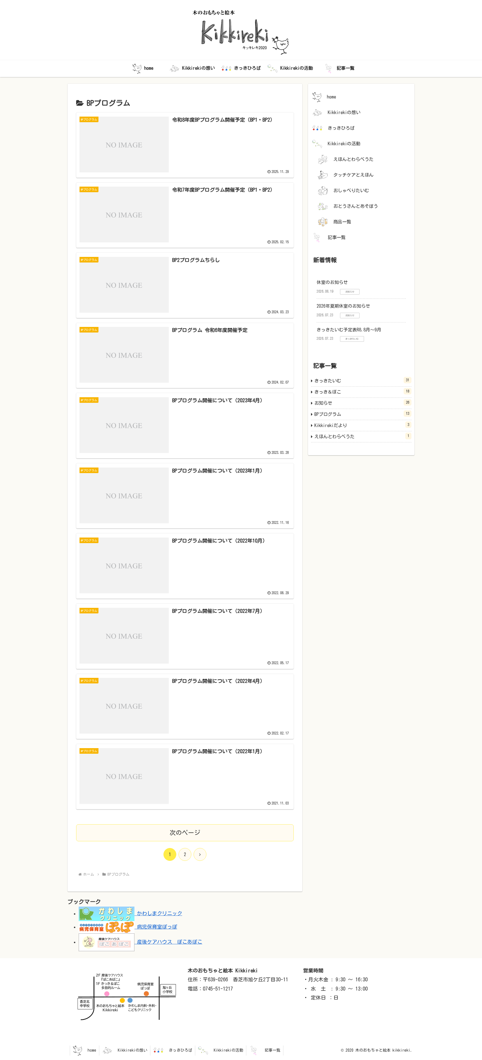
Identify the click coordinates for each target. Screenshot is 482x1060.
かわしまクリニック (158, 913)
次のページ (185, 833)
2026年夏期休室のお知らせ (343, 306)
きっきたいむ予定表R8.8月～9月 (349, 329)
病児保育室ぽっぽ (155, 926)
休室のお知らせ (332, 282)
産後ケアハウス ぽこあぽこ (168, 941)
